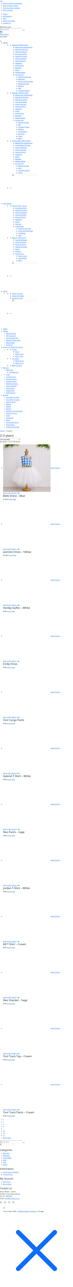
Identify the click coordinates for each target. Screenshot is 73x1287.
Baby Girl (6, 1153)
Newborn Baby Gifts (13, 340)
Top (1, 1)
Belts (20, 139)
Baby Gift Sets (11, 334)
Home (5, 14)
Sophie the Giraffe (12, 427)
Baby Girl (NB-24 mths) (20, 45)
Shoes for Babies (18, 296)
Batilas (8, 407)
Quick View (12, 499)
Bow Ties (21, 134)
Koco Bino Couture (13, 400)
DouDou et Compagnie (14, 411)
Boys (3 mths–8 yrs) (19, 238)
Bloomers (21, 79)
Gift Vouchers (11, 336)
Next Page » (7, 1138)
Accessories (19, 75)
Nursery (6, 368)
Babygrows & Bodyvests (24, 47)
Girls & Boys (7, 204)
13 (4, 1131)
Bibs (19, 88)
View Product (55, 468)
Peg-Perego (10, 425)
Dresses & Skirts (21, 54)
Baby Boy (6, 1156)
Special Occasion (21, 56)
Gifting (5, 331)
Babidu (8, 404)
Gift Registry (7, 16)
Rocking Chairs (11, 379)
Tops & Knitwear (21, 52)
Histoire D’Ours (11, 413)
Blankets (18, 68)
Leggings (18, 63)
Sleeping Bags (20, 72)
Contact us (7, 23)
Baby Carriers (17, 365)
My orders (6, 1182)
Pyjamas (18, 224)
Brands (5, 395)
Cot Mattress (13, 372)
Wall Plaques (10, 393)
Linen (8, 375)
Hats (20, 235)
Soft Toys (9, 345)
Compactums (11, 377)
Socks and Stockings (25, 81)
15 (4, 1136)
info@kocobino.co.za (12, 1198)
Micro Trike (19, 356)
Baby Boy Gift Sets (21, 97)
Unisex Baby (7, 1158)
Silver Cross (19, 354)
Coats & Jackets (20, 59)
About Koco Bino (9, 21)
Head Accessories (24, 77)
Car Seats (15, 359)
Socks (20, 136)
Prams (14, 350)
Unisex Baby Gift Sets (22, 145)
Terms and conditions (11, 1172)
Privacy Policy (8, 1174)
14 (4, 1133)
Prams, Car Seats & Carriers (13, 347)
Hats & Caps (22, 256)
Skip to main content (10, 6)
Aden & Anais (11, 402)
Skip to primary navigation (12, 3)
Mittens (21, 86)
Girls (4, 1162)
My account (7, 1184)
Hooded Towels (23, 91)
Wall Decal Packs (12, 384)
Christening (19, 66)
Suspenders (22, 132)
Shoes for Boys (17, 294)
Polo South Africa (12, 422)
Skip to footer (8, 10)
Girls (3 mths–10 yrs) (19, 206)
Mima (17, 352)
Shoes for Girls (17, 298)
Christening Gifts (12, 338)
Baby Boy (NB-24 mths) (20, 93)
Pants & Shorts (20, 61)
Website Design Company (27, 1211)
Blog (4, 19)
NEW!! (5, 329)
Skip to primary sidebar (11, 8)
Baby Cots (9, 370)
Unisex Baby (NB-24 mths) (21, 141)
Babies (5, 43)
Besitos (8, 409)
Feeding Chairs (11, 381)
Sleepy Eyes (10, 391)
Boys (4, 1160)
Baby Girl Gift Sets (21, 50)
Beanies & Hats (23, 84)
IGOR (8, 416)
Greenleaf (9, 418)
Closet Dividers (11, 386)
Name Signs (10, 388)
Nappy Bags (10, 343)
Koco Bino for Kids (12, 397)
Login (9, 27)
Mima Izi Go (19, 361)
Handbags (22, 233)
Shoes (17, 70)
